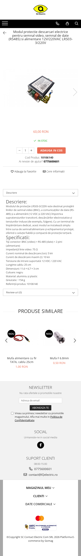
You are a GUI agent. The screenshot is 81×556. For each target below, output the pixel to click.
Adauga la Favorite (25, 171)
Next (75, 92)
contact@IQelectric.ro (43, 475)
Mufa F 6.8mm (59, 358)
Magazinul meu (39, 488)
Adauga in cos (51, 150)
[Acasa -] (40, 10)
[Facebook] (40, 445)
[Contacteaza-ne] (57, 23)
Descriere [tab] (11, 192)
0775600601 (42, 469)
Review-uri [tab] (14, 292)
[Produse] (5, 24)
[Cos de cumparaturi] (67, 23)
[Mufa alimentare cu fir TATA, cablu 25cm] (22, 337)
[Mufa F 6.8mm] (59, 337)
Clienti (39, 496)
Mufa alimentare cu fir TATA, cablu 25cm (22, 360)
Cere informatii (55, 171)
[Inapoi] (3, 33)
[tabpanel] (40, 88)
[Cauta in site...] (76, 23)
